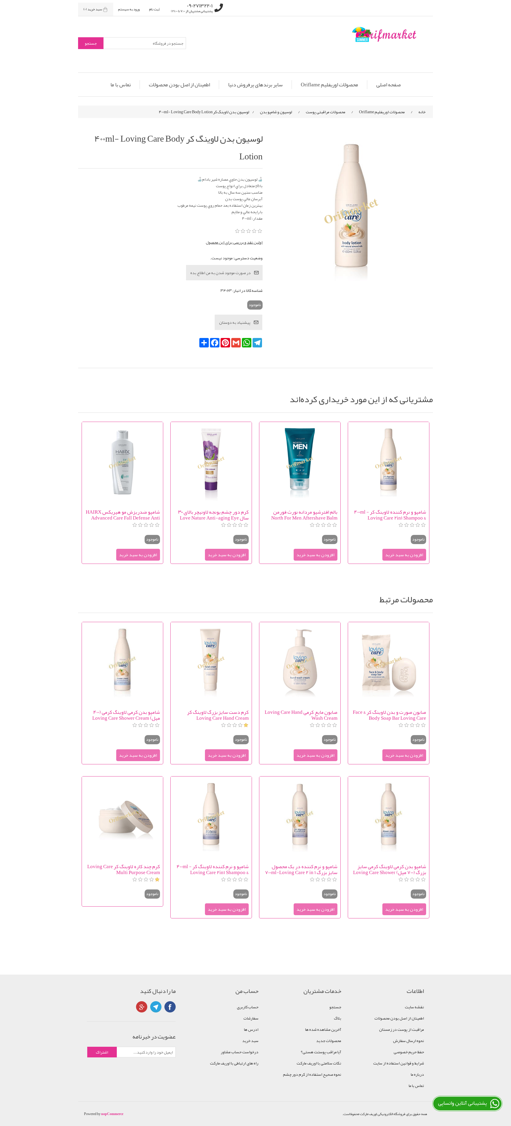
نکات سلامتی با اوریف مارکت (319, 1063)
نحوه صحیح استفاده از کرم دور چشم (312, 1074)
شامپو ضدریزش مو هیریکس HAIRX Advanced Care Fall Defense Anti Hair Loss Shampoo (123, 515)
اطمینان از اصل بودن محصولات (179, 84)
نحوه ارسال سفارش (408, 1040)
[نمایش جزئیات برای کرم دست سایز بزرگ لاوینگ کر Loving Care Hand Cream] (211, 662)
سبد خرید (250, 1040)
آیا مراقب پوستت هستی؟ (321, 1052)
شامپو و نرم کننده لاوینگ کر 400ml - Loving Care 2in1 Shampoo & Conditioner (390, 515)
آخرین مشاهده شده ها (323, 1029)
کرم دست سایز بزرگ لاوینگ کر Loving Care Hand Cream (218, 715)
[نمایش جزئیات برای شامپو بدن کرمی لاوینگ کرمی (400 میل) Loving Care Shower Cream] (122, 662)
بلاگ (337, 1018)
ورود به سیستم (129, 9)
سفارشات (250, 1018)
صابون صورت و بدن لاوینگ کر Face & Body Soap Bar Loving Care (389, 715)
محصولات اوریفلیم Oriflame (329, 84)
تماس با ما (120, 84)
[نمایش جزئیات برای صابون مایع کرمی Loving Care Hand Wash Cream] (299, 662)
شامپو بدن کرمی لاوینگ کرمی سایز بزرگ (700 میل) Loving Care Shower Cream (389, 869)
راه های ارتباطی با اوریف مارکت (234, 1063)
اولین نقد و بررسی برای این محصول (234, 242)
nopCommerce (112, 1113)
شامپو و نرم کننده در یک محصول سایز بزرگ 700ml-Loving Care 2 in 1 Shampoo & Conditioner (301, 869)
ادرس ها (251, 1029)
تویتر (155, 1006)
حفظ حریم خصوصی (409, 1052)
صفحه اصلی (388, 84)
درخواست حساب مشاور (239, 1052)
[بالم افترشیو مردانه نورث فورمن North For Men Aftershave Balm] (299, 462)
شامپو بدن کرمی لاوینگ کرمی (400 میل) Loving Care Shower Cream (126, 715)
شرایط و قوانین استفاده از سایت (398, 1063)
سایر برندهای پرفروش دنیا (255, 84)
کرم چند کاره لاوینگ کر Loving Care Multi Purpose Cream (123, 869)
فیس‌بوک (170, 1006)
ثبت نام (154, 9)
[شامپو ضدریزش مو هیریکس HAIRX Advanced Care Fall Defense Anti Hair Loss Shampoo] (122, 462)
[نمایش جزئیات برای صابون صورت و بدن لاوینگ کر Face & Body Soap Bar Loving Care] (388, 662)
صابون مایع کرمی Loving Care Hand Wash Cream (301, 715)
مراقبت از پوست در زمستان (401, 1029)
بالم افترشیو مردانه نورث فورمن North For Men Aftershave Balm (304, 515)
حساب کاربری (247, 1007)
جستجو (335, 1007)
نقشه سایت (414, 1007)
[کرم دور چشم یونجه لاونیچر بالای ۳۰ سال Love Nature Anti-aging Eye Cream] (211, 462)
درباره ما (417, 1074)
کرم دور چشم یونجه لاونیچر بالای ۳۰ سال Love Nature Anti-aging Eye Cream (213, 515)
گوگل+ (141, 1006)
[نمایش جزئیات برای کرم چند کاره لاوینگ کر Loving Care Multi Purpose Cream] (122, 817)
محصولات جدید (328, 1040)
